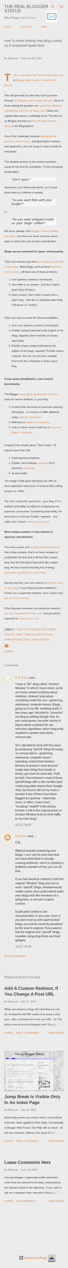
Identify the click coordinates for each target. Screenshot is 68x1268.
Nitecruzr (21, 836)
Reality (9, 634)
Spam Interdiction (17, 639)
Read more (56, 1032)
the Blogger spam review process (33, 100)
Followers (26, 26)
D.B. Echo (21, 677)
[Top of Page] (51, 1258)
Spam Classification (38, 634)
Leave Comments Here (27, 1162)
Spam (19, 634)
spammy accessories (38, 422)
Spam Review (40, 639)
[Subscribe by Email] (51, 16)
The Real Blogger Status (26, 8)
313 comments (26, 1201)
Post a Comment (15, 956)
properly (42, 463)
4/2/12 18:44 (23, 824)
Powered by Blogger (36, 1257)
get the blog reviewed (16, 598)
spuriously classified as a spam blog (25, 572)
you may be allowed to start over (23, 613)
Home (7, 26)
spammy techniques (30, 417)
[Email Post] (6, 647)
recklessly (29, 468)
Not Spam (48, 629)
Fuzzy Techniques (28, 629)
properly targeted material (45, 547)
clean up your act (28, 618)
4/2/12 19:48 (23, 946)
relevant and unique (37, 521)
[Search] (53, 6)
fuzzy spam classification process (38, 394)
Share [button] (8, 651)
